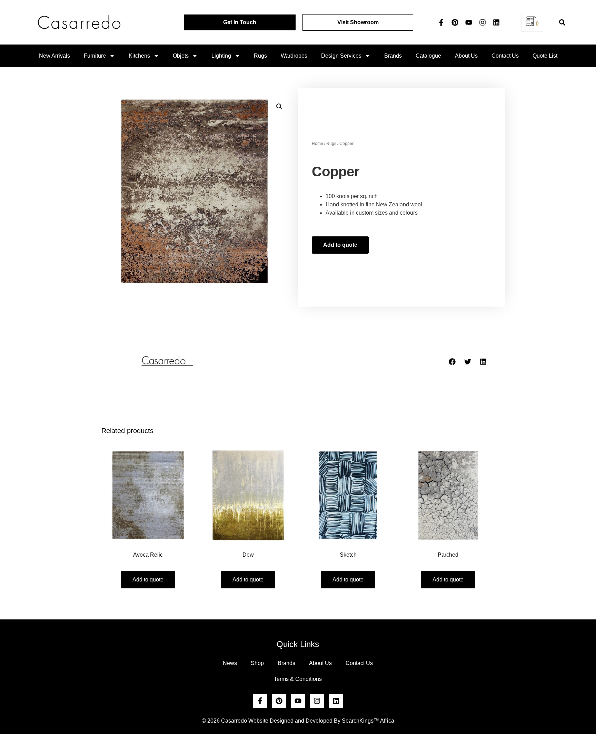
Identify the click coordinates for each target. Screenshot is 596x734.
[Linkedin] (496, 22)
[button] (562, 22)
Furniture (95, 56)
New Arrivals (54, 56)
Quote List (545, 56)
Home (317, 143)
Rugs (260, 56)
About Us (466, 56)
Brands (393, 56)
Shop (257, 663)
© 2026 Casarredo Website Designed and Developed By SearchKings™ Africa (298, 721)
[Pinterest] (455, 22)
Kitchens (139, 56)
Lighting (221, 56)
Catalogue (428, 56)
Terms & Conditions (298, 679)
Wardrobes (294, 56)
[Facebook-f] (441, 22)
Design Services (341, 56)
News (230, 663)
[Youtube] (469, 22)
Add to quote (340, 245)
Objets (181, 56)
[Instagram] (482, 22)
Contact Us (505, 56)
